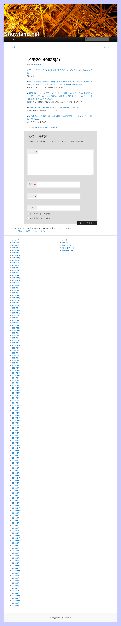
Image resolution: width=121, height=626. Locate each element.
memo (37, 127)
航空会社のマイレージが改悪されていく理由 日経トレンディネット (55, 107)
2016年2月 (15, 470)
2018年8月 (15, 398)
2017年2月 (15, 440)
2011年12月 (16, 595)
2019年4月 (15, 380)
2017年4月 (15, 435)
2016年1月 (15, 473)
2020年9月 (15, 348)
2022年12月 (16, 310)
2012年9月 (15, 573)
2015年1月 (15, 503)
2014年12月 (16, 505)
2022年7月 (15, 318)
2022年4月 (15, 320)
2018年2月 (15, 410)
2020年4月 (15, 360)
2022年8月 (15, 315)
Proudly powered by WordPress (60, 618)
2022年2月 (15, 325)
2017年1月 (15, 443)
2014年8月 (15, 515)
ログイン (65, 243)
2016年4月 (15, 465)
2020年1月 (15, 368)
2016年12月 (16, 445)
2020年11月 (16, 345)
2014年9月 (15, 513)
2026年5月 (15, 245)
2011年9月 (15, 603)
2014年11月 (16, 508)
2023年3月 (15, 305)
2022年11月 (16, 313)
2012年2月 (15, 591)
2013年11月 (16, 538)
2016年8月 (15, 455)
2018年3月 (15, 408)
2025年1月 (15, 275)
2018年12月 (16, 390)
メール (32, 196)
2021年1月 (15, 343)
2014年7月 (15, 518)
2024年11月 (16, 280)
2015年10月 (16, 480)
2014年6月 (15, 520)
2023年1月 (15, 308)
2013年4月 (15, 555)
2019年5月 (15, 378)
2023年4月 (15, 303)
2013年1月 (15, 563)
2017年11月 (16, 418)
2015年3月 (15, 498)
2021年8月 (15, 333)
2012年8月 (15, 575)
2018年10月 (16, 393)
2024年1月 (15, 295)
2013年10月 (16, 540)
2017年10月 (16, 420)
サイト (31, 207)
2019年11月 (16, 373)
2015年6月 (15, 490)
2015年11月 (16, 478)
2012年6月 (15, 580)
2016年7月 (15, 458)
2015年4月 (15, 495)
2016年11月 (16, 448)
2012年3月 (15, 588)
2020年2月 (15, 365)
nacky (47, 127)
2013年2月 (15, 560)
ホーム (15, 39)
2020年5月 (15, 358)
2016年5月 (15, 463)
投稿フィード (66, 245)
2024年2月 (15, 293)
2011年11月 (16, 598)
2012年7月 (15, 578)
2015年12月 (16, 475)
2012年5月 (15, 583)
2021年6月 (15, 338)
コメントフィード (68, 248)
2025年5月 (15, 265)
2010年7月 (15, 605)
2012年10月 (16, 570)
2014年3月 (15, 528)
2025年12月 (16, 255)
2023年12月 (16, 298)
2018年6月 (15, 400)
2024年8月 (15, 283)
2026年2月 (15, 250)
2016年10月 (16, 450)
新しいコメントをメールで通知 (40, 214)
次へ (106, 47)
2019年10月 (16, 375)
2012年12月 (16, 565)
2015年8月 (15, 485)
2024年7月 (15, 285)
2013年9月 (15, 543)
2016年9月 (15, 453)
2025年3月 (15, 270)
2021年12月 (16, 328)
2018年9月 (15, 395)
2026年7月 (15, 243)
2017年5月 (15, 433)
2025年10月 (16, 258)
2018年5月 (15, 403)
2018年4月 (15, 405)
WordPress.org (67, 250)
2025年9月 (15, 260)
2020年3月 (15, 363)
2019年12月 (16, 370)
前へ (14, 47)
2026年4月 (15, 248)
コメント (33, 151)
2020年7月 (15, 353)
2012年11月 (16, 568)
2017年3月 (15, 438)
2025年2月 (15, 273)
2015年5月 (15, 493)
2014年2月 (15, 530)
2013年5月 (15, 553)
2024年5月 (15, 288)
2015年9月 (15, 483)
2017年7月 (15, 428)
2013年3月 (15, 558)
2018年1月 (15, 413)
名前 (32, 184)
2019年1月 (15, 388)
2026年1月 (15, 253)
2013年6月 (15, 550)
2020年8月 (15, 350)
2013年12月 (16, 535)
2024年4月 (15, 290)
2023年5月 (15, 300)
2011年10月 (16, 600)
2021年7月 (15, 335)
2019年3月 (15, 383)
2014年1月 (15, 533)
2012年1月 (15, 593)
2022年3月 (15, 323)
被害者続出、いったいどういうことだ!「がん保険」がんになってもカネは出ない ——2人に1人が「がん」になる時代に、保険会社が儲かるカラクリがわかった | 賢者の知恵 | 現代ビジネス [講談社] (60, 96)
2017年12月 (16, 415)
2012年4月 (15, 585)
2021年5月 (15, 340)
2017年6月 (15, 430)
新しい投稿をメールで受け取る (40, 218)
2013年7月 (15, 548)
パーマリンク (54, 127)
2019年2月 (15, 385)
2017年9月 (15, 423)
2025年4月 (15, 268)
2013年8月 (15, 545)
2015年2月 (15, 500)
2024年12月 (16, 278)
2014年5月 (15, 523)
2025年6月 (15, 263)
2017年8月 (15, 425)
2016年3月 (15, 468)
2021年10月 (16, 330)
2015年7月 (15, 488)
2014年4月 (15, 525)
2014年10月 (16, 510)
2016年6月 (15, 460)
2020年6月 (15, 355)
